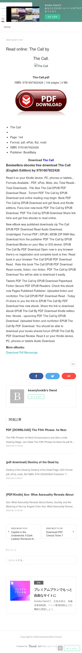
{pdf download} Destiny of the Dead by (32, 462)
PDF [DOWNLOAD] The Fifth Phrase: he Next (36, 430)
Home (7, 26)
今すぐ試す (53, 16)
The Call (48, 160)
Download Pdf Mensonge (22, 352)
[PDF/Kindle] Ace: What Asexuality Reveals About (40, 494)
